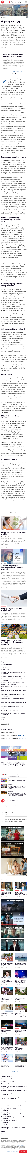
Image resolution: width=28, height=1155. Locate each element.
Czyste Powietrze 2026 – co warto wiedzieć (13, 533)
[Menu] (26, 2)
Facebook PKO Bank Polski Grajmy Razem (12, 683)
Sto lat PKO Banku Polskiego (13, 714)
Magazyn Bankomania (7, 662)
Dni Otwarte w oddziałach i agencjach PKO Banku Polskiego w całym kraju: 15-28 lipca (7, 1048)
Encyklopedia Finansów (7, 667)
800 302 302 (21, 735)
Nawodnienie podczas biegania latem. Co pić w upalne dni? (20, 998)
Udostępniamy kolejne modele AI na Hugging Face (12, 877)
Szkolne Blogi (5, 669)
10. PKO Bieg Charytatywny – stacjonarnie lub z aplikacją (5, 1065)
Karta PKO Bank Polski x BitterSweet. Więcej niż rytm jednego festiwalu (20, 981)
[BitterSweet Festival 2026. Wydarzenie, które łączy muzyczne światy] (7, 991)
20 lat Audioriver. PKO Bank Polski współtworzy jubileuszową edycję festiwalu (20, 1065)
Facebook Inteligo (14, 676)
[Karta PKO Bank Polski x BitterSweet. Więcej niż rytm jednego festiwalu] (21, 974)
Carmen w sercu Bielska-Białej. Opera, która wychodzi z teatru (16, 775)
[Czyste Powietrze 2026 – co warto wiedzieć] (14, 523)
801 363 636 (22, 738)
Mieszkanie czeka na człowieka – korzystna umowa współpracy (13, 56)
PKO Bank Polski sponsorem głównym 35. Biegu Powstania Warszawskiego (21, 1048)
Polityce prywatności (19, 1145)
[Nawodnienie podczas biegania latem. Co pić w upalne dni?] (21, 991)
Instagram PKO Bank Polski (12, 695)
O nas (2, 719)
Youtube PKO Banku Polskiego (9, 710)
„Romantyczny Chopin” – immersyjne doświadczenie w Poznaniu (12, 568)
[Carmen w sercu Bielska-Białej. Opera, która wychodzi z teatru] (4, 775)
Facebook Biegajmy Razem (12, 679)
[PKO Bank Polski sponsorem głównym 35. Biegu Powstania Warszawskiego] (21, 1041)
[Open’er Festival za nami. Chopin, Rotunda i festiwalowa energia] (21, 1024)
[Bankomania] (14, 2)
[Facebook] (2, 724)
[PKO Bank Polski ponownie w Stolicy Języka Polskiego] (7, 974)
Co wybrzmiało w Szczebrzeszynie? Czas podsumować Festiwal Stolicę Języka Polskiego (17, 787)
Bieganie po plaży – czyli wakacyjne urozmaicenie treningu (20, 964)
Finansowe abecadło (6, 664)
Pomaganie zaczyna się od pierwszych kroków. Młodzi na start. (7, 964)
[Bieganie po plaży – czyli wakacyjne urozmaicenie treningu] (21, 957)
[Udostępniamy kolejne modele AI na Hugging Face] (14, 867)
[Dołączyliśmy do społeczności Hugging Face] (14, 598)
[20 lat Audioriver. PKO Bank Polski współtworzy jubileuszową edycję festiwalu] (21, 1058)
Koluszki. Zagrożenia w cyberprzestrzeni (14, 812)
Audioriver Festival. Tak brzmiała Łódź (6, 1031)
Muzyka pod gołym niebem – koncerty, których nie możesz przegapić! (12, 642)
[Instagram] (4, 724)
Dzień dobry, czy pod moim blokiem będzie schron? (6, 893)
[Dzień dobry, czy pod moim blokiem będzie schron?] (7, 886)
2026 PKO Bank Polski (7, 729)
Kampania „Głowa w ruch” (7, 1013)
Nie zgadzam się (14, 1151)
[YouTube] (8, 724)
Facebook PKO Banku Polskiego (14, 673)
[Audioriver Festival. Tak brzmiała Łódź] (7, 1024)
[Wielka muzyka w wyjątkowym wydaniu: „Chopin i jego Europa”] (14, 753)
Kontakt (3, 717)
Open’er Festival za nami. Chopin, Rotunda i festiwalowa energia (20, 1031)
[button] (2, 2)
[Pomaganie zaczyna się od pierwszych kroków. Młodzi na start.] (7, 957)
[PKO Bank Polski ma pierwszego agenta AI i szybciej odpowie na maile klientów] (21, 886)
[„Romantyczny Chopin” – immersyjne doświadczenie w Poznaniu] (14, 556)
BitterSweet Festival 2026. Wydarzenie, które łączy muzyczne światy (7, 998)
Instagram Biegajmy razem (12, 699)
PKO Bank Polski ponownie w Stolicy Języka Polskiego (7, 981)
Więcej (8, 1151)
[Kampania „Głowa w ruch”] (7, 1008)
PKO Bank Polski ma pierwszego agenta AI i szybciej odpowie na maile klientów (21, 893)
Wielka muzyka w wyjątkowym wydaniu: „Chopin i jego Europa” (13, 764)
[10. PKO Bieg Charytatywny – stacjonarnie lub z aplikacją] (7, 1058)
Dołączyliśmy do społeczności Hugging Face (12, 610)
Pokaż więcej (13, 1071)
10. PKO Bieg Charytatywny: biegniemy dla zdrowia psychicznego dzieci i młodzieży (21, 1015)
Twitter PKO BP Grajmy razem (13, 703)
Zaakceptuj (23, 1151)
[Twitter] (6, 724)
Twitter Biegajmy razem (13, 691)
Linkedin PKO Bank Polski (12, 707)
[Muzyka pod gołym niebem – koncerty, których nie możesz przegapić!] (14, 631)
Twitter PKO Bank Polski (14, 687)
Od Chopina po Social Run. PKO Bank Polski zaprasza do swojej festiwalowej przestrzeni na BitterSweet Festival (17, 794)
